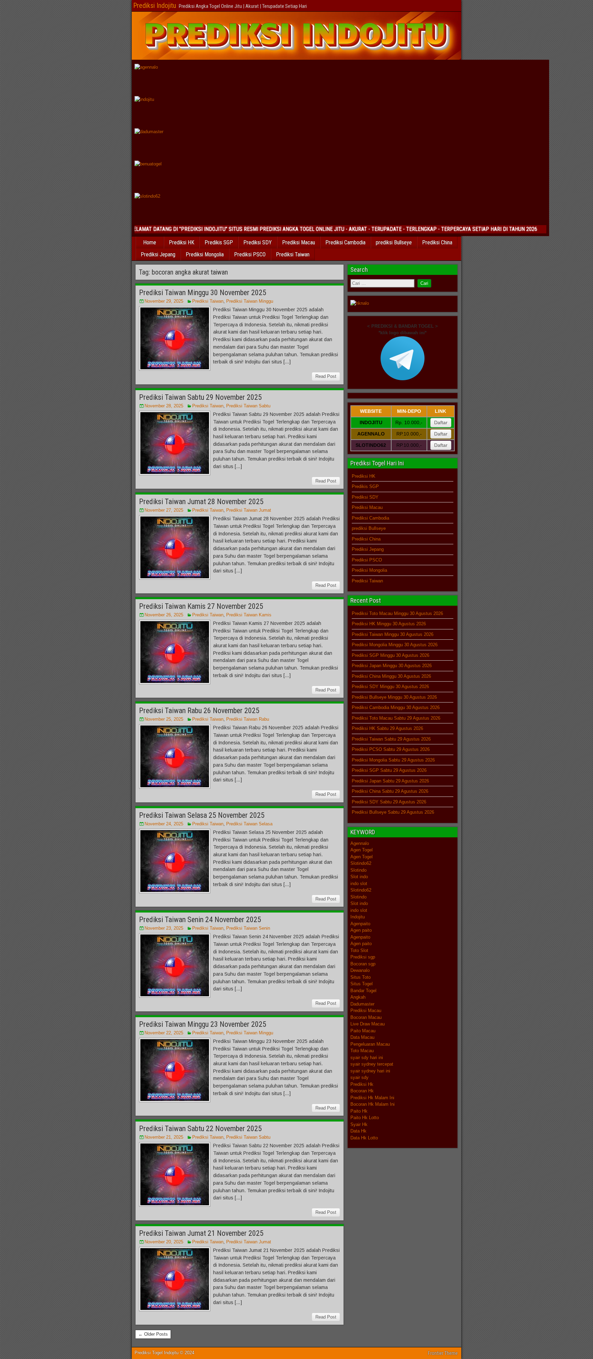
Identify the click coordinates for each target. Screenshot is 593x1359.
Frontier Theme (443, 1353)
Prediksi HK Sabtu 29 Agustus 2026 (387, 728)
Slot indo (359, 876)
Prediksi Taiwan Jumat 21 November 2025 (201, 1233)
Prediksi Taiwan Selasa (249, 823)
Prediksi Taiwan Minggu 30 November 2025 (202, 292)
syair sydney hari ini (370, 1070)
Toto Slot (359, 950)
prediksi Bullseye (394, 242)
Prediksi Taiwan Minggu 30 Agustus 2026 (392, 634)
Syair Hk (359, 1124)
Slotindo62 (360, 863)
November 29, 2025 (163, 301)
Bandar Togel (363, 990)
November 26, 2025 (163, 614)
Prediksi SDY (257, 242)
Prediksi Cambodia (345, 242)
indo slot (358, 883)
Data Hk (358, 1131)
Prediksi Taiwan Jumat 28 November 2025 (201, 501)
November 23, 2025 (163, 928)
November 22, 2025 (163, 1032)
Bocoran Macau (366, 1017)
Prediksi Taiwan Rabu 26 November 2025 (199, 710)
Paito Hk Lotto (364, 1117)
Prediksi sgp (362, 957)
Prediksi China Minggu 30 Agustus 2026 (391, 676)
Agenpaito (360, 923)
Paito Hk (359, 1111)
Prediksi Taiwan (293, 254)
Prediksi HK (181, 242)
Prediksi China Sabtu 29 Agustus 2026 (390, 791)
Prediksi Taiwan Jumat (248, 510)
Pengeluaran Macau (370, 1044)
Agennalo (359, 843)
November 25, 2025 (163, 719)
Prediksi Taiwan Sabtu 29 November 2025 (200, 397)
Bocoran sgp (362, 963)
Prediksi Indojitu (154, 5)
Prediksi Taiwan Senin (248, 928)
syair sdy (359, 1077)
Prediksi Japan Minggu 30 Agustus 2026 (392, 665)
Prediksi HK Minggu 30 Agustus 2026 (389, 623)
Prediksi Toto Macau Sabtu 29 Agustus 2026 (396, 718)
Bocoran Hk (362, 1090)
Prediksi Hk (361, 1084)
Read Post (325, 376)
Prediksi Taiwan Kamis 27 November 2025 (201, 606)
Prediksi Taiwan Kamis (248, 614)
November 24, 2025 (163, 823)
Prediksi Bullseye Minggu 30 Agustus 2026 (394, 697)
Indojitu (357, 916)
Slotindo (358, 870)
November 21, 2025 (163, 1137)
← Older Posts (153, 1334)
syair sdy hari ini (366, 1057)
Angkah (357, 997)
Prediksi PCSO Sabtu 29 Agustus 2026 (391, 749)
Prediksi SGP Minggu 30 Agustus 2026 (390, 655)
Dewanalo (360, 970)
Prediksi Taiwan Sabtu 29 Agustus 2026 (391, 739)
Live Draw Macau (367, 1023)
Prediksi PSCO (250, 254)
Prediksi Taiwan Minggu (249, 301)
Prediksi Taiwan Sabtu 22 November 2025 (200, 1128)
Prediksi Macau (298, 242)
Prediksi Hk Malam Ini (372, 1097)
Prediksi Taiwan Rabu (247, 719)
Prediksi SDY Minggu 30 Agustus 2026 (390, 686)
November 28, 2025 (163, 405)
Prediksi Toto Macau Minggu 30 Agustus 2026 (397, 613)
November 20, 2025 (163, 1241)
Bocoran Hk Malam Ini (372, 1104)
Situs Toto (360, 977)
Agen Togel (361, 849)
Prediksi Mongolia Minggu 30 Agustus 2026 (395, 644)
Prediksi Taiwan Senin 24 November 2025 (200, 919)
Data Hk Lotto (364, 1137)
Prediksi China (437, 242)
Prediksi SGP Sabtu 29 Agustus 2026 (389, 770)
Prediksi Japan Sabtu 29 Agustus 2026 (390, 780)
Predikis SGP (219, 242)
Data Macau (362, 1037)
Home (149, 242)
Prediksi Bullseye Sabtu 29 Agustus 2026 (393, 812)
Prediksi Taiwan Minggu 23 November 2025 (202, 1024)
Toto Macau (362, 1050)
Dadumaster (362, 1004)
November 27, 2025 (163, 510)
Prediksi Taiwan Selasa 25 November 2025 (202, 815)
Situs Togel (361, 983)
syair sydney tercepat (371, 1064)
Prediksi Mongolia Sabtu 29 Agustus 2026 (393, 760)
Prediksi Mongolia (205, 254)
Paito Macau (362, 1030)
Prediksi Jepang (158, 254)
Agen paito (361, 930)
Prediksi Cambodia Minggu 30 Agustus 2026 (396, 707)
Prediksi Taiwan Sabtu (248, 405)
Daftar (440, 422)
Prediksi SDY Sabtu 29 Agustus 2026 (389, 801)
